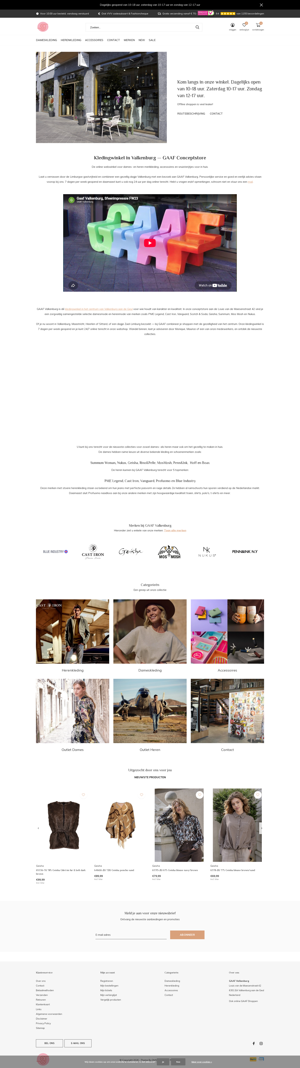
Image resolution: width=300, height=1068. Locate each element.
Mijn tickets (106, 990)
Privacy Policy (43, 1023)
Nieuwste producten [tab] (150, 777)
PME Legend (114, 481)
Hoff (193, 463)
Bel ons (49, 1043)
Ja (163, 1062)
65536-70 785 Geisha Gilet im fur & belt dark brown (61, 872)
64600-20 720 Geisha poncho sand (114, 870)
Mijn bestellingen (109, 985)
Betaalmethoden (45, 990)
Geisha (133, 463)
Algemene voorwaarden (49, 1014)
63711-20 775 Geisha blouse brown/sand (232, 870)
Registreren (106, 981)
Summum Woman (102, 463)
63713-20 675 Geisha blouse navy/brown (175, 870)
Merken (129, 40)
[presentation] (38, 828)
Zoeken (197, 27)
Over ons (41, 981)
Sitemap (40, 1028)
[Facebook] (254, 1043)
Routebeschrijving (191, 113)
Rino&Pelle (148, 463)
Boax (206, 463)
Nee (178, 1062)
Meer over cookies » (201, 1062)
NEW (142, 40)
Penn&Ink (180, 463)
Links (38, 1009)
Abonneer (187, 934)
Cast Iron (132, 481)
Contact (113, 40)
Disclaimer (41, 1018)
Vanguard (147, 481)
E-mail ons (78, 1043)
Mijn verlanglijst (108, 995)
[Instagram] (261, 1043)
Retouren (41, 999)
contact (216, 113)
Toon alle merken (175, 530)
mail (250, 181)
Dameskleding (46, 40)
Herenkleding (71, 40)
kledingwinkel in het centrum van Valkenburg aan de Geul (99, 309)
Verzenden (42, 995)
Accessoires (94, 40)
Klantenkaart (43, 1004)
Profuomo (163, 481)
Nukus (121, 463)
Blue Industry (186, 481)
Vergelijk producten (110, 999)
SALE (152, 40)
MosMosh (164, 463)
